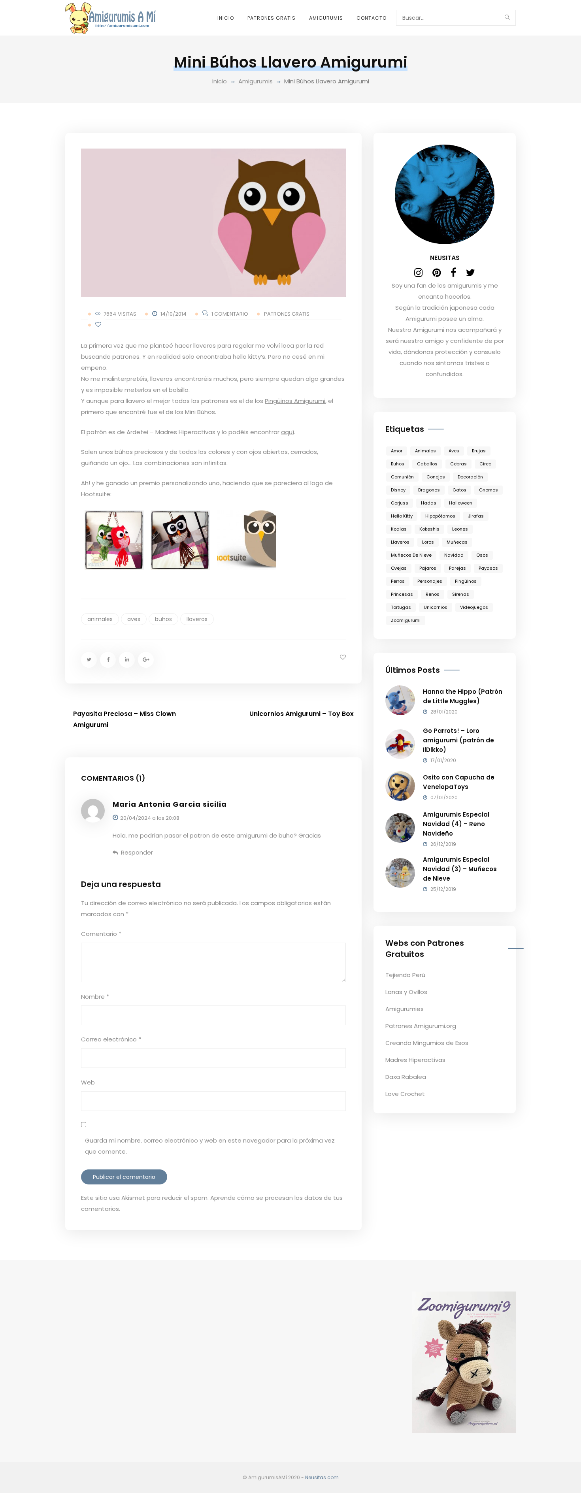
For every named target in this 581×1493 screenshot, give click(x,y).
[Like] (98, 325)
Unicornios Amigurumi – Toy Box (301, 713)
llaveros (197, 619)
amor (396, 451)
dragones (429, 490)
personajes (429, 581)
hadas (428, 503)
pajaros (427, 568)
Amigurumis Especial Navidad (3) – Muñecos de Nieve (460, 869)
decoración (470, 477)
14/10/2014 (173, 314)
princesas (402, 594)
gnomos (488, 490)
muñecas (457, 542)
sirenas (460, 594)
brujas (479, 451)
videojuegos (474, 607)
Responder (137, 852)
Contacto (372, 18)
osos (482, 555)
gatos (459, 490)
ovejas (399, 568)
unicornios (435, 607)
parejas (457, 568)
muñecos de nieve (411, 555)
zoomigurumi (406, 620)
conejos (435, 477)
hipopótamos (440, 516)
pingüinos (466, 581)
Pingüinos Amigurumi (295, 401)
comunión (402, 477)
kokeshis (429, 529)
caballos (427, 464)
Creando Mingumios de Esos (426, 1043)
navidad (454, 555)
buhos (163, 619)
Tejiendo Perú (405, 975)
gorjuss (399, 503)
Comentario (101, 934)
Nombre (95, 996)
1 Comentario (229, 314)
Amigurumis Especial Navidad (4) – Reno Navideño (456, 824)
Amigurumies (404, 1009)
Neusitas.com (322, 1477)
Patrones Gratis (271, 18)
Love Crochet (405, 1094)
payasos (488, 568)
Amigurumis (326, 18)
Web (88, 1082)
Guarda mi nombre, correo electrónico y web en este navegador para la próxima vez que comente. (210, 1146)
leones (460, 529)
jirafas (476, 516)
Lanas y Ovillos (406, 992)
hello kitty (402, 516)
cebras (458, 464)
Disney (398, 490)
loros (428, 542)
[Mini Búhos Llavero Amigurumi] (213, 223)
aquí (287, 432)
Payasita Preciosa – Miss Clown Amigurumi (124, 719)
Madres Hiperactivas (415, 1060)
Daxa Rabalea (405, 1077)
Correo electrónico (111, 1039)
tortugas (401, 607)
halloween (460, 503)
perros (398, 581)
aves (133, 619)
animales (100, 619)
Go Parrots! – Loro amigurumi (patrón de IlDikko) (458, 740)
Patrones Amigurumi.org (420, 1026)
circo (485, 464)
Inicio (225, 18)
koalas (399, 529)
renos (433, 594)
